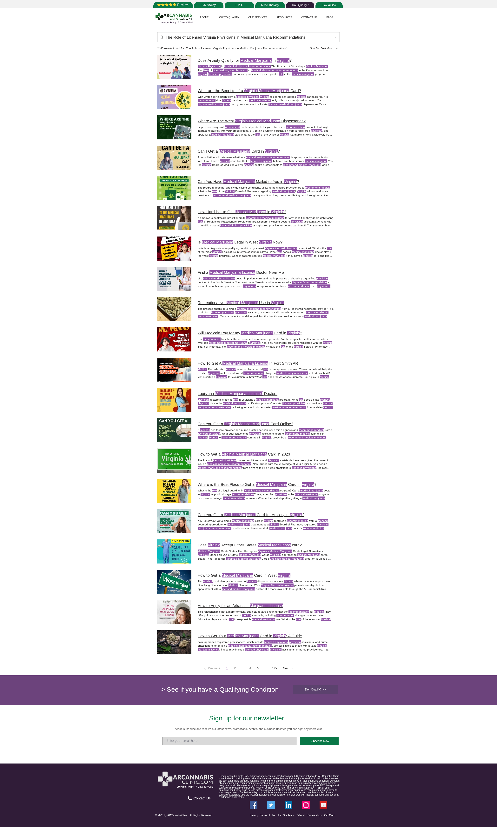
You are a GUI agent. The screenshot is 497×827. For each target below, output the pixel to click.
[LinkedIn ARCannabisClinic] (288, 805)
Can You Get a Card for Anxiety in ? (251, 515)
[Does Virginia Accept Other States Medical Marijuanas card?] (174, 551)
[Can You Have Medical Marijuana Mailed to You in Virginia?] (174, 188)
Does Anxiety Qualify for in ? (245, 60)
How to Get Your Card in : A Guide (250, 636)
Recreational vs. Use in (241, 303)
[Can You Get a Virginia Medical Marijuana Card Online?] (174, 430)
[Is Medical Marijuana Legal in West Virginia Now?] (174, 249)
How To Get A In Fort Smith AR (248, 363)
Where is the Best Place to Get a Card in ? (257, 484)
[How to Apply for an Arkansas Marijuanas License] (174, 612)
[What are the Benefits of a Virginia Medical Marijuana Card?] (174, 97)
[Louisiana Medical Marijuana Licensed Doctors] (174, 400)
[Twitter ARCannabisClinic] (271, 805)
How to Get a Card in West (244, 575)
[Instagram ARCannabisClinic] (306, 805)
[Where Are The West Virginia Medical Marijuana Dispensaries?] (174, 127)
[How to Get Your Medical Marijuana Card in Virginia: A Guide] (174, 642)
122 (274, 668)
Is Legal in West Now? (240, 242)
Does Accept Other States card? (250, 545)
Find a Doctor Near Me (241, 272)
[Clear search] (336, 37)
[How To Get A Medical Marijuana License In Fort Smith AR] (174, 370)
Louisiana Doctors (237, 393)
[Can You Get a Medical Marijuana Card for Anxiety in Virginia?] (174, 521)
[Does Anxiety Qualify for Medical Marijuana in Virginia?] (174, 67)
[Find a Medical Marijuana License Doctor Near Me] (174, 279)
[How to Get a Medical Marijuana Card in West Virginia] (174, 582)
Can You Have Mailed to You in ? (248, 181)
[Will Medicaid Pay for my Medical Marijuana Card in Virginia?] (174, 339)
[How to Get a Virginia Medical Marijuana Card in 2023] (174, 461)
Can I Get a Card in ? (239, 151)
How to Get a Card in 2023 (244, 454)
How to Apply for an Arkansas (240, 606)
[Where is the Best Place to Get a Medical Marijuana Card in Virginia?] (174, 491)
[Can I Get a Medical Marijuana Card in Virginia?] (174, 158)
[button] (204, 17)
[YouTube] (323, 805)
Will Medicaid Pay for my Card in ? (250, 333)
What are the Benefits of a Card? (249, 91)
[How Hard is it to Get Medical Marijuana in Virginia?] (174, 218)
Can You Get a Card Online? (245, 424)
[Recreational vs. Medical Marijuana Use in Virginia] (174, 309)
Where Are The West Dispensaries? (252, 121)
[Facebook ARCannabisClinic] (253, 805)
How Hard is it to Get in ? (242, 212)
